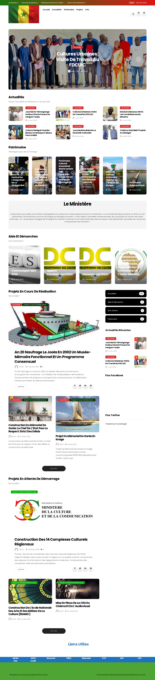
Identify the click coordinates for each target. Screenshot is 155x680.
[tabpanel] (18, 176)
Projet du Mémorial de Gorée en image (75, 437)
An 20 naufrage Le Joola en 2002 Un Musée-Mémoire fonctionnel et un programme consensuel (53, 356)
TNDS (68, 658)
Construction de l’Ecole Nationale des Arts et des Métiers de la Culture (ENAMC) (29, 611)
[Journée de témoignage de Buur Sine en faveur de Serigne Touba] (16, 113)
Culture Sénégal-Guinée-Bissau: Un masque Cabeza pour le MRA (38, 133)
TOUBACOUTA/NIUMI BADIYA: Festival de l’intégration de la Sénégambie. (22, 178)
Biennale (86, 658)
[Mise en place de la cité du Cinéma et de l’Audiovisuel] (77, 589)
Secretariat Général (29, 3)
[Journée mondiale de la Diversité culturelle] (63, 132)
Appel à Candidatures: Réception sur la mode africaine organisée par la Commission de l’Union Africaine (128, 264)
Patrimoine (69, 9)
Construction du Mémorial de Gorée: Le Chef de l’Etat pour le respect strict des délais (28, 428)
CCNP (33, 661)
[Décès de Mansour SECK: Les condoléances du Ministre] (111, 113)
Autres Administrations (76, 3)
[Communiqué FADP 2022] (24, 265)
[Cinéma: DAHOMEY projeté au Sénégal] (111, 132)
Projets (79, 9)
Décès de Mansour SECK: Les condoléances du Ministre (131, 114)
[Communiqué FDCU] (95, 265)
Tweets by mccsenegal (116, 424)
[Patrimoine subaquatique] (137, 176)
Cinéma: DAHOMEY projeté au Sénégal (133, 131)
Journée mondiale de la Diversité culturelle (84, 131)
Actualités (57, 9)
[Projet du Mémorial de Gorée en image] (77, 414)
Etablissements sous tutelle (52, 3)
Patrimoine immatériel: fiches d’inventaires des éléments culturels (89, 175)
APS (122, 658)
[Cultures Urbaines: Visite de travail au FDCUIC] (63, 113)
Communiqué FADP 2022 (24, 272)
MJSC (73, 71)
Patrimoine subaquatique (137, 184)
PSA (15, 661)
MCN (33, 658)
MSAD (15, 658)
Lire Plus (21, 387)
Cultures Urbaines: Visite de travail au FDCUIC (77, 59)
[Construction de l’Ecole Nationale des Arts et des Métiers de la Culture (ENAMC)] (30, 591)
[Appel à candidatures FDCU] (60, 265)
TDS (139, 658)
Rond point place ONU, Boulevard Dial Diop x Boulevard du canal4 (121, 675)
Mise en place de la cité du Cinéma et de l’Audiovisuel (73, 604)
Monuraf (51, 658)
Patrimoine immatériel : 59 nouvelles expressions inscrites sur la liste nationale (41, 177)
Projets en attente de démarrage (24, 492)
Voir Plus (53, 468)
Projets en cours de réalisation (35, 305)
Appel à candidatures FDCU (59, 272)
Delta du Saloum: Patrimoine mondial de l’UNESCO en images (112, 178)
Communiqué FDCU (94, 274)
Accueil (46, 9)
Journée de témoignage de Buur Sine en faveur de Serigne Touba (37, 114)
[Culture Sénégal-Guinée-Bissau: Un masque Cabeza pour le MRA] (16, 132)
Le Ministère (13, 3)
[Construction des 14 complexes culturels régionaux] (53, 510)
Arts (87, 9)
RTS (104, 658)
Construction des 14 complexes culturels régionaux (51, 542)
